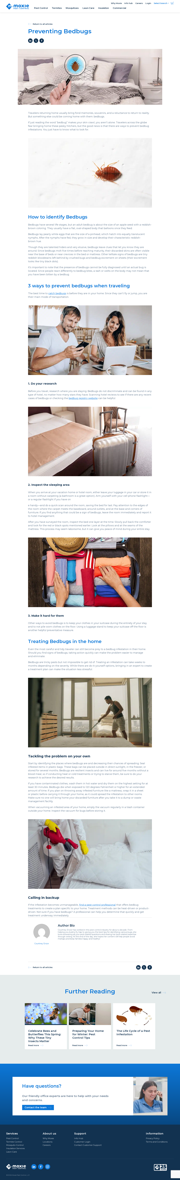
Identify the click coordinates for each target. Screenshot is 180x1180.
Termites (57, 8)
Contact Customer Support (88, 1145)
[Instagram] (47, 1166)
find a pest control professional (97, 904)
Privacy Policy (152, 1138)
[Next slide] (159, 1022)
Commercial (119, 8)
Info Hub (78, 1138)
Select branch (160, 3)
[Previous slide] (21, 1022)
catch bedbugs (57, 293)
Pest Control (41, 8)
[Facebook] (40, 1166)
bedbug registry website (83, 398)
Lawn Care (88, 8)
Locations (47, 1142)
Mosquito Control (15, 1145)
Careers (139, 3)
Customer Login (82, 1142)
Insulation (103, 8)
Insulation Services (15, 1148)
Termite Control (14, 1142)
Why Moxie (116, 3)
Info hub (128, 3)
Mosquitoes (72, 8)
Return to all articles (43, 24)
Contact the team (36, 1107)
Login (148, 3)
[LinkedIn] (34, 1166)
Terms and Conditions (156, 1142)
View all (156, 992)
